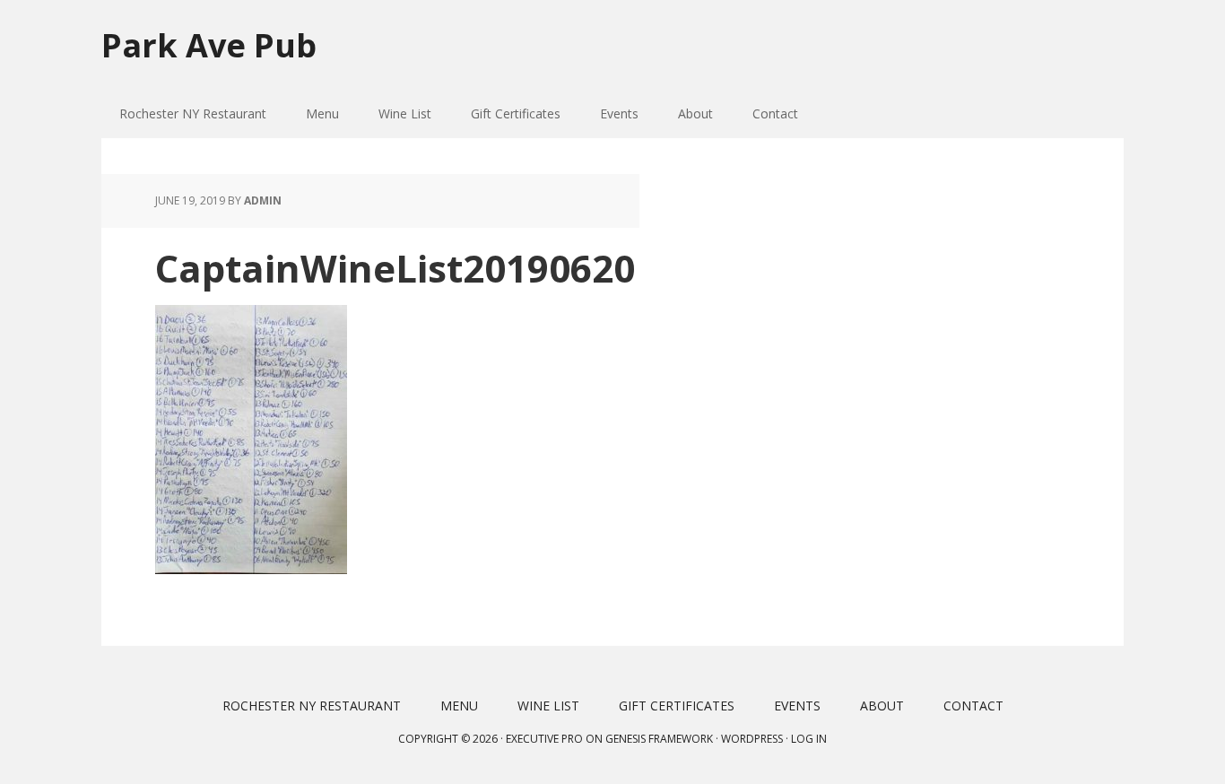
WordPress (752, 738)
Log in (809, 738)
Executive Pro (544, 738)
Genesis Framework (659, 738)
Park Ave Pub (209, 44)
